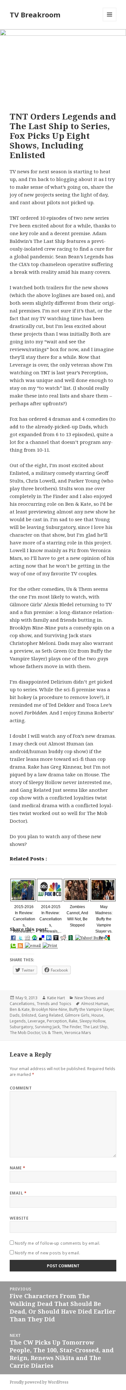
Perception (57, 1021)
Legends (18, 1021)
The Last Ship (95, 1027)
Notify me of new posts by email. (47, 1253)
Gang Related (50, 1015)
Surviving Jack (47, 1027)
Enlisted (29, 1015)
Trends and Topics (54, 1003)
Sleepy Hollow (92, 1021)
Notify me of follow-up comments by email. (57, 1243)
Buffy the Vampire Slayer (91, 1009)
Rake (73, 1021)
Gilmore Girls (77, 1015)
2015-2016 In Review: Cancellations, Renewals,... (24, 919)
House (97, 1015)
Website (19, 1218)
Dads (15, 1015)
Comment (21, 1088)
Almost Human (94, 1003)
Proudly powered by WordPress (39, 1382)
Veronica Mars (77, 1032)
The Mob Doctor (25, 1032)
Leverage (36, 1021)
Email (18, 1193)
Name (18, 1168)
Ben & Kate (20, 1009)
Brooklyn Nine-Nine (49, 1009)
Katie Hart (56, 998)
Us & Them (52, 1032)
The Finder (71, 1027)
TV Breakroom (35, 14)
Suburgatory (21, 1027)
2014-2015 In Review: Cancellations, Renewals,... (50, 919)
